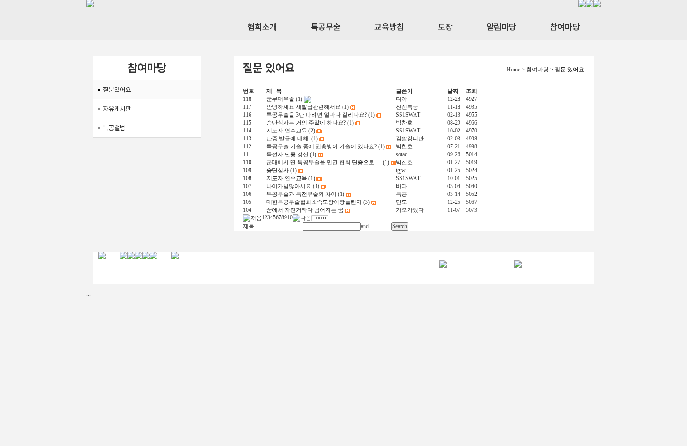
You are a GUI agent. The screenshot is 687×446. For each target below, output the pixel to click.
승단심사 (277, 170)
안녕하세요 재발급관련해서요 (303, 107)
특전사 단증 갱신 (287, 154)
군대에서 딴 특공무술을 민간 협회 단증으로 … (323, 162)
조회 (471, 91)
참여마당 (565, 27)
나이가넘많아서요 (288, 186)
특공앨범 (114, 128)
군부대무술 (280, 99)
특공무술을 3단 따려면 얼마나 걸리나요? (316, 115)
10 (290, 218)
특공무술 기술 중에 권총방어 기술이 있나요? (321, 146)
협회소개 (262, 27)
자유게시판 (117, 108)
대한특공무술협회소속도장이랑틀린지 (314, 202)
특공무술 (326, 27)
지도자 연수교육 (286, 130)
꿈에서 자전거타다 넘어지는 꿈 (305, 210)
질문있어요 (117, 89)
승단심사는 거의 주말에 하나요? (306, 122)
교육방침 (389, 27)
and (365, 226)
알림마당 (501, 27)
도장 (445, 27)
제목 (248, 226)
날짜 (452, 91)
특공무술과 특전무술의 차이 (301, 194)
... (88, 294)
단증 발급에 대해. (288, 138)
